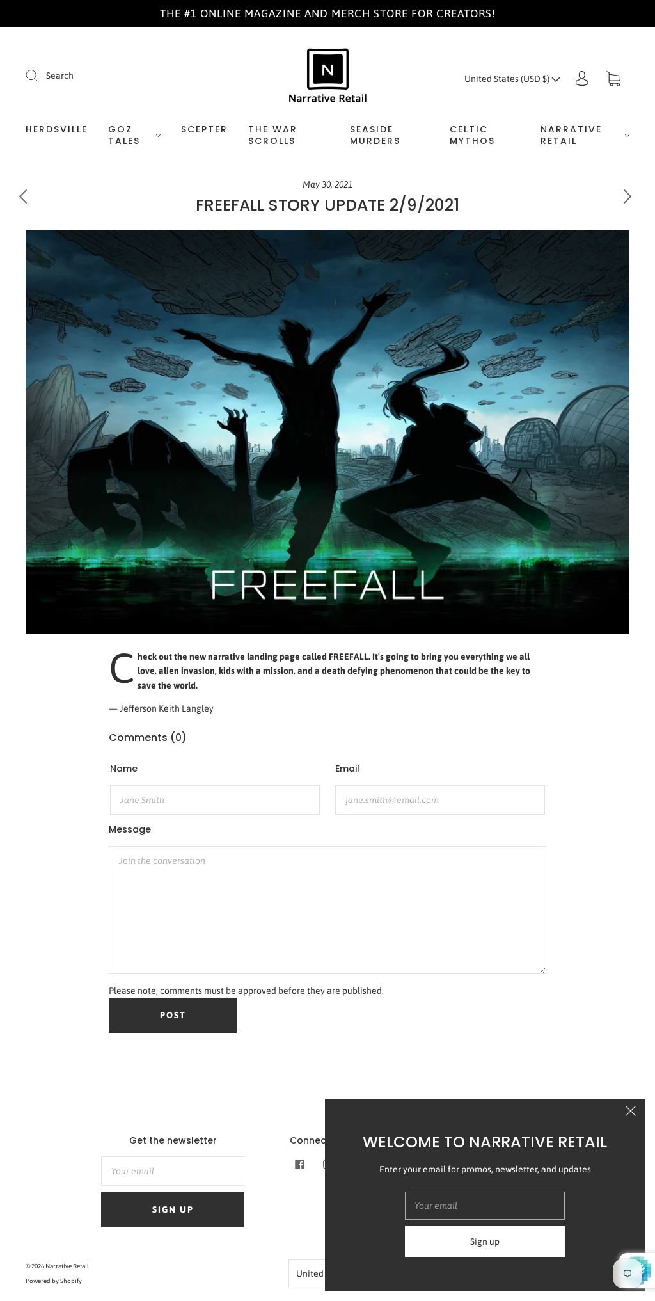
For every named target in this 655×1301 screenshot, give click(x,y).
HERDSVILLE (57, 130)
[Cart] (613, 79)
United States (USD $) (507, 79)
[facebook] (299, 1164)
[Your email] (172, 1171)
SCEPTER (204, 130)
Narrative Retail (67, 1266)
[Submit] (40, 75)
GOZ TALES (124, 135)
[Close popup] (631, 1113)
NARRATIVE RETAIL (571, 135)
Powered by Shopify (54, 1280)
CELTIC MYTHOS (472, 135)
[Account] (582, 79)
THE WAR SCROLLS (272, 135)
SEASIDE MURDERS (375, 135)
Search (60, 75)
